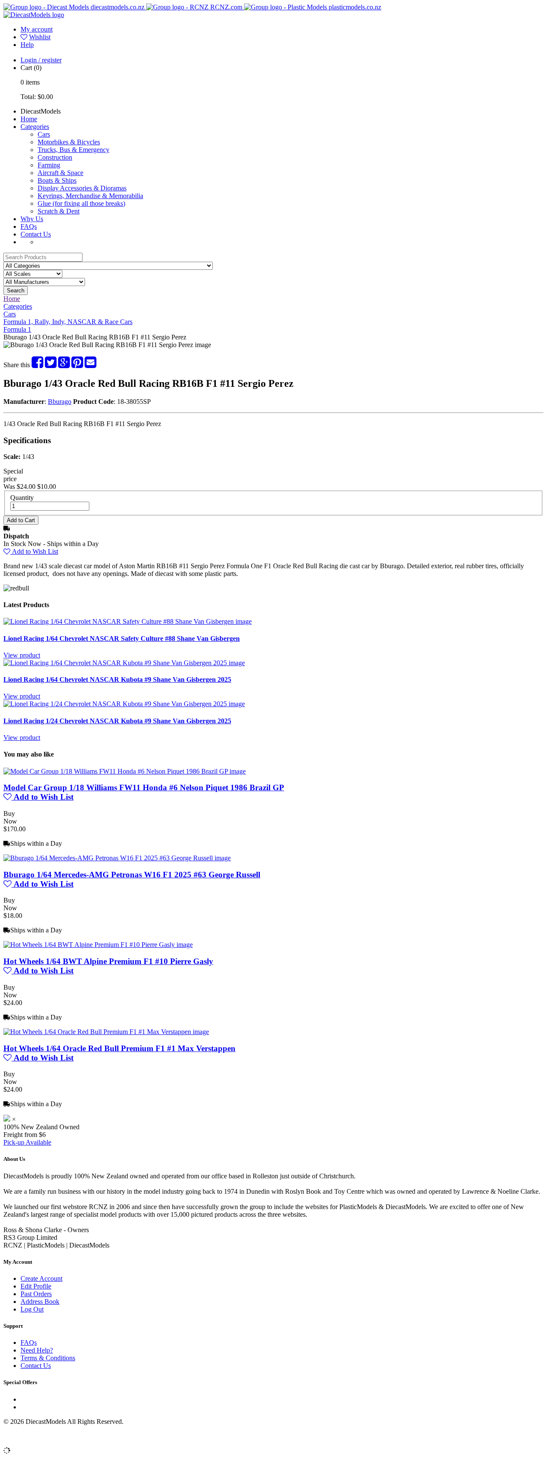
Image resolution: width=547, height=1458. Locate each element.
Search (15, 290)
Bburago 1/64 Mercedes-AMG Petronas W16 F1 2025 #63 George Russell (131, 874)
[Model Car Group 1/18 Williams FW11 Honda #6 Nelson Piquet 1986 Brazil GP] (124, 771)
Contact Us (36, 234)
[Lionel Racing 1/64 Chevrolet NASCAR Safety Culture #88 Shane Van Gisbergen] (127, 621)
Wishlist (39, 37)
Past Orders (36, 1293)
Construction (55, 157)
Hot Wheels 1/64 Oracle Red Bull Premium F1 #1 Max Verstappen (119, 1048)
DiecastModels (41, 111)
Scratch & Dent (58, 211)
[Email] (90, 364)
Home (29, 119)
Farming (49, 165)
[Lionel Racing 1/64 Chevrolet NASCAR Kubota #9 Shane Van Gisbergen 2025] (124, 662)
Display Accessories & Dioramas (82, 188)
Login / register (41, 60)
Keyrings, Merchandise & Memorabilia (90, 195)
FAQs (29, 226)
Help (27, 44)
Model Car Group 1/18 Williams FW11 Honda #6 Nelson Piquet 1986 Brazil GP (143, 787)
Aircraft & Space (60, 172)
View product (21, 655)
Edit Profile (36, 1286)
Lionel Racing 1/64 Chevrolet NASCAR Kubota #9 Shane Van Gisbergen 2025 (117, 679)
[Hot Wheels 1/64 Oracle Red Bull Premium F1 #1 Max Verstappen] (106, 1031)
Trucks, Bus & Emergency (73, 149)
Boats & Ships (57, 180)
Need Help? (37, 1350)
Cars (44, 134)
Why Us (32, 218)
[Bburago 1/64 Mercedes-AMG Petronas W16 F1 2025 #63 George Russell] (117, 858)
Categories (35, 126)
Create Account (41, 1278)
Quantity (22, 497)
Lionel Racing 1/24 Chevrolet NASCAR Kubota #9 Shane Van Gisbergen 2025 (117, 721)
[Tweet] (50, 364)
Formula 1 (17, 329)
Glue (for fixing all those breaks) (81, 203)
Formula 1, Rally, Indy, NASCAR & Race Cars (67, 321)
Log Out (32, 1309)
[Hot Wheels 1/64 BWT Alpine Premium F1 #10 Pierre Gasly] (98, 944)
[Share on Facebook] (37, 364)
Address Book (40, 1301)
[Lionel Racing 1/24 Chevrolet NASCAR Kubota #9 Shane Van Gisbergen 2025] (124, 703)
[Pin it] (77, 364)
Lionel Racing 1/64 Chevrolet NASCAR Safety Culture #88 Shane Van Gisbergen (121, 638)
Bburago (59, 401)
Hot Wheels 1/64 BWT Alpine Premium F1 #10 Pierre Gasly (108, 961)
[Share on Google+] (64, 364)
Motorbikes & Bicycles (69, 142)
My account (37, 29)
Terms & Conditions (48, 1358)
